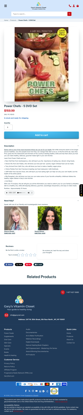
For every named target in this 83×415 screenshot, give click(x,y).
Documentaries (31, 332)
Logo (38, 6)
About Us (70, 339)
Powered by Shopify (31, 395)
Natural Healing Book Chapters (37, 345)
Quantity (7, 123)
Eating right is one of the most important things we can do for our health (28, 149)
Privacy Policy (9, 363)
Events (6, 349)
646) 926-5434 (40, 233)
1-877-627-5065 (73, 292)
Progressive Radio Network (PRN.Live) (18, 373)
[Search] (69, 14)
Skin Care (7, 343)
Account (74, 6)
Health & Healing (10, 355)
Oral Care (7, 339)
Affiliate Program (10, 370)
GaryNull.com (9, 376)
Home (6, 20)
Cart (77, 6)
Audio (28, 329)
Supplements (9, 336)
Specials (7, 346)
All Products (30, 355)
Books (6, 352)
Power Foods (9, 333)
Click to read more (61, 401)
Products (13, 20)
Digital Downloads (32, 342)
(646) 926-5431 (9, 233)
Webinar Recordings (33, 339)
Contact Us (71, 343)
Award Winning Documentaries (37, 351)
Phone (70, 6)
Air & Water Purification (34, 336)
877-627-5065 (18, 411)
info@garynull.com (17, 315)
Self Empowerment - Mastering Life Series (41, 348)
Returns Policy (9, 366)
